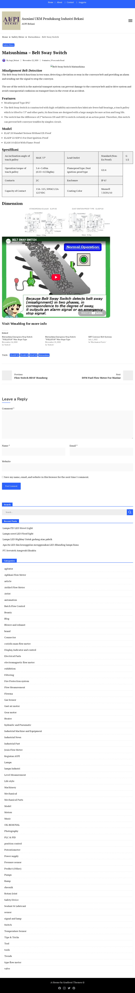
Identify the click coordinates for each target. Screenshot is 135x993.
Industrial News (12, 737)
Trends (8, 956)
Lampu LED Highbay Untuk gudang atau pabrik (27, 539)
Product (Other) (12, 868)
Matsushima (44, 355)
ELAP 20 (33, 355)
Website (6, 461)
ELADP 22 (14, 355)
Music (7, 818)
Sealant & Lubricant (15, 906)
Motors (8, 812)
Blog (6, 618)
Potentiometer (12, 849)
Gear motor (10, 712)
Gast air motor (12, 706)
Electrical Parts (12, 656)
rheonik (8, 887)
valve (7, 968)
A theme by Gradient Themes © (67, 982)
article (7, 581)
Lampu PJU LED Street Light (18, 528)
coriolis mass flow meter (17, 643)
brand (7, 631)
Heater (8, 718)
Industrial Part (12, 743)
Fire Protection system (16, 681)
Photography (11, 831)
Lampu (8, 762)
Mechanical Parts (13, 799)
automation (10, 599)
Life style (9, 781)
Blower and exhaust (14, 624)
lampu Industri (12, 768)
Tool (6, 943)
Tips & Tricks (11, 937)
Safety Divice (8, 45)
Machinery (10, 787)
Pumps (8, 874)
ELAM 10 (24, 355)
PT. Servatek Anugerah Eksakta (19, 550)
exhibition (10, 668)
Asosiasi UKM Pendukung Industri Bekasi (53, 18)
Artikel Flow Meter (14, 587)
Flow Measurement (14, 687)
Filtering (9, 674)
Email (74, 445)
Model (7, 806)
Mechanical (10, 793)
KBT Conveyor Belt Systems (100, 337)
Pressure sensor (12, 862)
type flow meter (12, 962)
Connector (10, 637)
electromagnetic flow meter (19, 662)
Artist (7, 593)
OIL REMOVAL (12, 824)
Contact (70, 2)
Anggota (82, 2)
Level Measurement (15, 774)
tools (7, 949)
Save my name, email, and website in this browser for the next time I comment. (46, 477)
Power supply (11, 856)
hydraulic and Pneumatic (17, 724)
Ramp (7, 881)
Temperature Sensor (15, 931)
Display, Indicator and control (20, 649)
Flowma (8, 693)
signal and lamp (12, 918)
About (59, 2)
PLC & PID (10, 837)
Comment (8, 408)
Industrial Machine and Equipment (23, 731)
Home (50, 2)
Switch (8, 924)
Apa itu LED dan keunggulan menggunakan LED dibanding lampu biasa (41, 544)
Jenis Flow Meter (13, 749)
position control (13, 843)
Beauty (8, 612)
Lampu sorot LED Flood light (18, 533)
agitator (8, 568)
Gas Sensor (10, 699)
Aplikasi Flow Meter (15, 574)
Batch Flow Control (14, 606)
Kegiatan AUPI (12, 756)
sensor (7, 912)
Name (6, 445)
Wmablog (17, 323)
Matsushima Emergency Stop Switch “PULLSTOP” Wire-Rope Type (17, 338)
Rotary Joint (10, 893)
